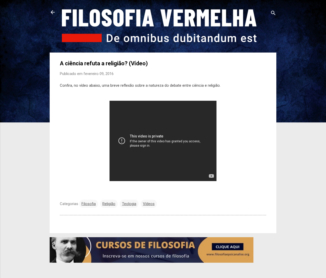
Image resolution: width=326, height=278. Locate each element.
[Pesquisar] (273, 14)
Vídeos (149, 203)
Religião (108, 203)
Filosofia (89, 203)
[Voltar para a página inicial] (53, 12)
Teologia (129, 203)
